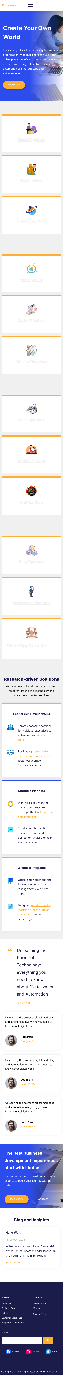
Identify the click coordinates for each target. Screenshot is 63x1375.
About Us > (14, 84)
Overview (6, 1303)
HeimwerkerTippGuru (31, 603)
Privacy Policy (39, 1314)
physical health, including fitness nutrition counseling (34, 910)
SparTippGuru (31, 180)
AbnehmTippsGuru (31, 361)
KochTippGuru (31, 420)
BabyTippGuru (31, 561)
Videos (5, 1313)
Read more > (17, 1199)
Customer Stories (41, 1303)
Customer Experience (12, 1318)
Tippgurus (9, 5)
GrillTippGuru (31, 502)
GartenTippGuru (31, 320)
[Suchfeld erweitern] (55, 5)
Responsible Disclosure (13, 1322)
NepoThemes (55, 1371)
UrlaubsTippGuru (31, 221)
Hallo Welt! (14, 1232)
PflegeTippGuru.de (25, 645)
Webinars (37, 1308)
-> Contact (42, 1199)
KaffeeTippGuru (31, 461)
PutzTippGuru (31, 280)
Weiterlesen (13, 1263)
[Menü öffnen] (30, 5)
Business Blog (8, 1308)
